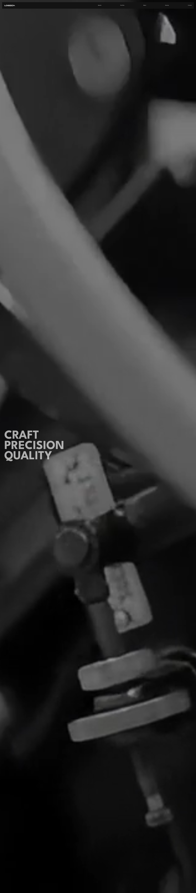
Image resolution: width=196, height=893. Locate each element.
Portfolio (122, 5)
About (144, 5)
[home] (51, 5)
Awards (99, 5)
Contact (190, 5)
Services (167, 5)
